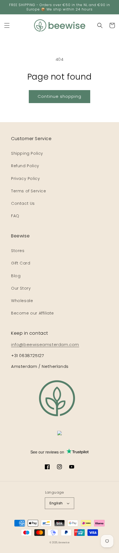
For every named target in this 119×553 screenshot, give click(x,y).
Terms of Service (28, 191)
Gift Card (20, 263)
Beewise (64, 542)
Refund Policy (25, 166)
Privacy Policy (25, 178)
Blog (15, 276)
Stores (18, 250)
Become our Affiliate (32, 313)
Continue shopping (59, 96)
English (56, 503)
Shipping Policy (27, 153)
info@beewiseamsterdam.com (45, 344)
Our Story (21, 288)
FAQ (15, 216)
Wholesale (22, 300)
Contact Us (23, 203)
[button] (7, 25)
